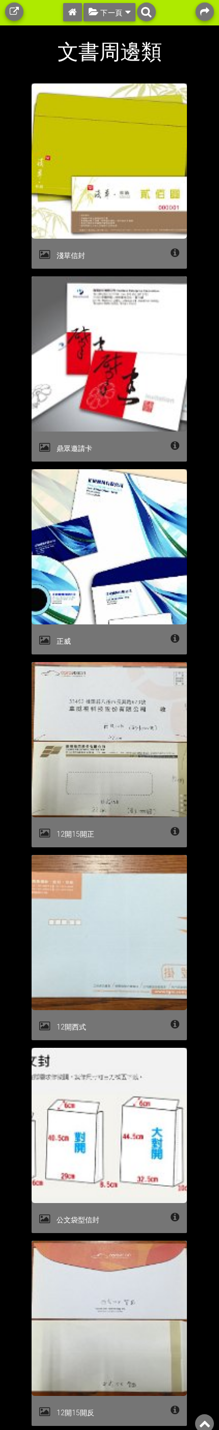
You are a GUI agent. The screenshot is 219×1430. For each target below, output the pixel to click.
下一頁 (111, 12)
